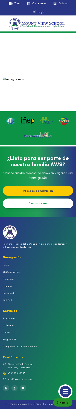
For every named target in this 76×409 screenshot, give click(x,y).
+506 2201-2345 (16, 373)
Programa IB (9, 339)
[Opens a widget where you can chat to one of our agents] (62, 402)
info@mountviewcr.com (20, 378)
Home (6, 264)
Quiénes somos (11, 271)
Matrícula (8, 300)
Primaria (7, 286)
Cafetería (8, 325)
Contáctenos (38, 203)
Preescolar (8, 278)
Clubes (6, 332)
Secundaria (9, 293)
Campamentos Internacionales (20, 346)
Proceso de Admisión (38, 190)
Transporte (8, 318)
